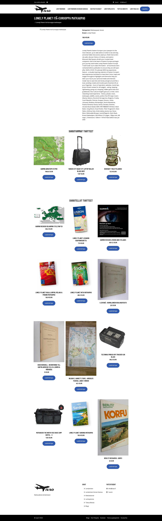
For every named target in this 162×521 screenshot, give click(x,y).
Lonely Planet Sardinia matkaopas (81, 433)
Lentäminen (60, 9)
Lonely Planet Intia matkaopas (81, 292)
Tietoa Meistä (89, 503)
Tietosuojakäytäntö (113, 518)
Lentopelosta (109, 9)
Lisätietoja (89, 43)
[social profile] (47, 2)
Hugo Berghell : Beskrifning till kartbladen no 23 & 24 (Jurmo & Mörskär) (49, 367)
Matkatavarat (96, 9)
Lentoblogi (134, 9)
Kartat (102, 30)
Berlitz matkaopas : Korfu (113, 458)
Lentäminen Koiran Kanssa (94, 492)
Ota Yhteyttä (95, 518)
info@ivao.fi (123, 2)
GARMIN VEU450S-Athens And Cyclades (113, 240)
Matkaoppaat (94, 30)
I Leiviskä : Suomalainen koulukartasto (113, 303)
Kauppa (144, 9)
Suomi (116, 2)
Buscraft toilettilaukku (113, 169)
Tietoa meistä (122, 9)
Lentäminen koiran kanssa (78, 9)
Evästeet (102, 518)
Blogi (87, 506)
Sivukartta (124, 518)
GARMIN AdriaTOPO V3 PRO (49, 169)
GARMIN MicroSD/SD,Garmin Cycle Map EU (49, 226)
